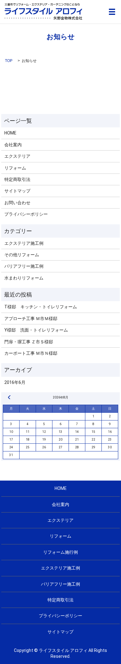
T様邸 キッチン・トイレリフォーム (40, 306)
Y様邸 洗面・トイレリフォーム (36, 330)
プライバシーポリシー (26, 214)
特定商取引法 (17, 179)
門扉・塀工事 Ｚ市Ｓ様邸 (28, 341)
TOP (8, 61)
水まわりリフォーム (23, 277)
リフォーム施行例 (60, 552)
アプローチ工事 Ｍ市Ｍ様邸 (30, 318)
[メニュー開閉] (112, 12)
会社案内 (13, 144)
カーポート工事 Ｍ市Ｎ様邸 (30, 353)
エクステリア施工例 (23, 243)
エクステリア (17, 156)
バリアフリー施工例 (23, 266)
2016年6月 (14, 382)
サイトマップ (17, 190)
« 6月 (9, 397)
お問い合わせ (17, 202)
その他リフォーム (21, 254)
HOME (10, 132)
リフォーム (15, 167)
